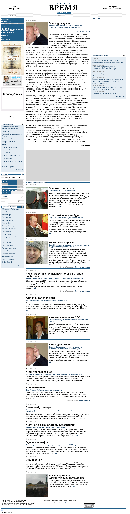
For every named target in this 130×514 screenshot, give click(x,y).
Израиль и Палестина (9, 150)
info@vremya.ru (67, 502)
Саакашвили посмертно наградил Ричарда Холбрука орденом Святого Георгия (107, 88)
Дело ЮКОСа (7, 153)
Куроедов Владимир (9, 228)
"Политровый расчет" (39, 371)
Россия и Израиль (8, 167)
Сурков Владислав (8, 254)
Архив (14, 15)
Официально (34, 460)
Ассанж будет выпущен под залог (104, 93)
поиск (59, 15)
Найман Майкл (7, 240)
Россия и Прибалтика (9, 139)
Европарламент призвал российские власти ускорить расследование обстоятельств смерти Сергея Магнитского (107, 81)
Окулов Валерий (7, 242)
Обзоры (12, 117)
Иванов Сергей (7, 215)
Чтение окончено (36, 387)
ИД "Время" (113, 7)
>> (59, 206)
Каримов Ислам (7, 220)
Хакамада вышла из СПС (64, 317)
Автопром (5, 131)
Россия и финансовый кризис (12, 161)
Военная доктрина (82, 267)
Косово (4, 144)
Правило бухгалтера (38, 407)
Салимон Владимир (9, 248)
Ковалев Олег (6, 223)
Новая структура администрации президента (66, 476)
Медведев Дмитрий (9, 237)
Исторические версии (9, 142)
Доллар (4, 164)
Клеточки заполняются (40, 297)
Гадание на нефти (37, 442)
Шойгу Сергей (7, 262)
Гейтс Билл (6, 212)
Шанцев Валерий (8, 259)
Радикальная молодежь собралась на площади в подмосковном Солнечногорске (107, 62)
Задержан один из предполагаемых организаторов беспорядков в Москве (105, 74)
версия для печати (83, 31)
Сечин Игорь (6, 251)
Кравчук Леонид (8, 226)
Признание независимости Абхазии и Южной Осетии (11, 127)
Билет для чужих (59, 344)
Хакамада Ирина (8, 256)
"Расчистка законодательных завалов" (50, 424)
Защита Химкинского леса (11, 155)
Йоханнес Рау (7, 217)
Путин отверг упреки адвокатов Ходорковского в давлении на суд (104, 68)
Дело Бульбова (7, 158)
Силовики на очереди (62, 188)
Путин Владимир (8, 245)
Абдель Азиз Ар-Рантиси (10, 209)
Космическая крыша (61, 242)
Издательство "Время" (112, 9)
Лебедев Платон (7, 231)
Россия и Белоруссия (9, 147)
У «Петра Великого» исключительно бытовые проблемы (54, 275)
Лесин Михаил (7, 234)
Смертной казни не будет (65, 215)
